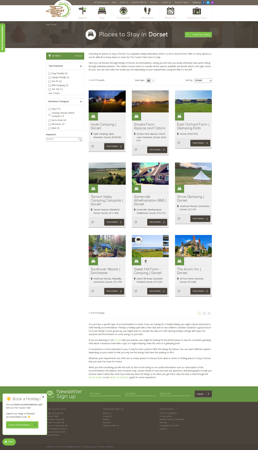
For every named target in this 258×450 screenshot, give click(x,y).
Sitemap (163, 422)
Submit (200, 394)
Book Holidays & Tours (56, 429)
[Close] (43, 397)
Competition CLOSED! (169, 425)
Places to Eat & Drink (55, 432)
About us (154, 2)
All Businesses (100, 2)
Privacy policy (166, 416)
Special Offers (52, 435)
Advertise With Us (138, 2)
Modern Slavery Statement (172, 419)
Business (107, 422)
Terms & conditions (168, 413)
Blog (114, 2)
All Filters (67, 56)
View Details (112, 146)
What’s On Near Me (55, 422)
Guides (123, 2)
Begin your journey (55, 413)
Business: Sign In (182, 2)
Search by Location (201, 34)
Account (163, 429)
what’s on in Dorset (119, 377)
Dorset (117, 340)
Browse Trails (52, 416)
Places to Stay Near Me (57, 425)
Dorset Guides (96, 377)
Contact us (166, 2)
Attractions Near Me (55, 419)
